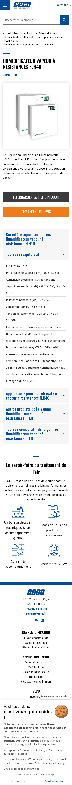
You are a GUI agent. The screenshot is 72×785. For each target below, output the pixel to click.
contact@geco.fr (36, 613)
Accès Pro (63, 5)
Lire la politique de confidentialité (21, 768)
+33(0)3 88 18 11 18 (37, 609)
